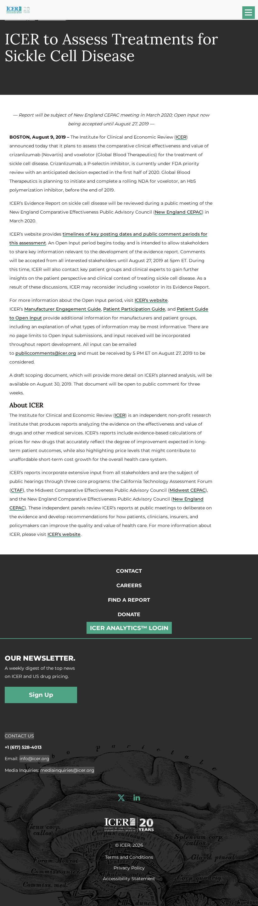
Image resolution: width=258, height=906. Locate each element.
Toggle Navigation (251, 14)
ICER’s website (151, 300)
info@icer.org (34, 758)
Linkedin (137, 798)
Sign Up (41, 694)
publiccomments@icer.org (45, 353)
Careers (129, 585)
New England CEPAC (178, 212)
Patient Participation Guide (134, 309)
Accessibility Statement (129, 878)
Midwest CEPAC (187, 490)
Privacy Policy (129, 867)
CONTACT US (19, 736)
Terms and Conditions (129, 856)
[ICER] (129, 824)
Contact (129, 571)
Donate (129, 614)
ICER (181, 137)
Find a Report (129, 600)
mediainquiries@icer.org (67, 770)
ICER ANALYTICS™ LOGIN (129, 628)
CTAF (17, 490)
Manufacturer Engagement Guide (62, 309)
